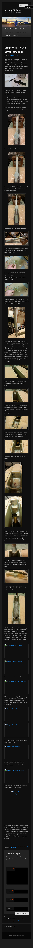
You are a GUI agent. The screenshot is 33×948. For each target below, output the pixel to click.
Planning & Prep (9, 32)
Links (24, 32)
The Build (21, 28)
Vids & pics (7, 35)
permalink (13, 847)
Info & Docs (18, 32)
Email (10, 899)
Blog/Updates (13, 28)
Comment (11, 869)
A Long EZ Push (12, 10)
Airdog (26, 846)
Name (10, 891)
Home (6, 28)
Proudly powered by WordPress (16, 935)
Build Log (29, 7)
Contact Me (15, 35)
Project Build (19, 846)
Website (10, 908)
